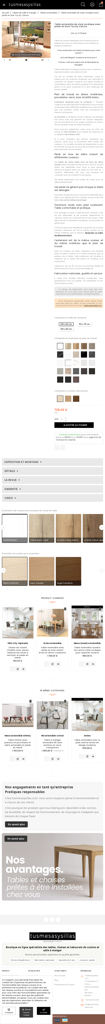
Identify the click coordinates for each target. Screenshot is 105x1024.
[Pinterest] (62, 447)
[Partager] (56, 447)
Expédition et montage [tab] (21, 462)
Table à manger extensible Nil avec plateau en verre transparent (52, 744)
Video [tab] (9, 498)
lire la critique (79, 33)
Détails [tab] (9, 471)
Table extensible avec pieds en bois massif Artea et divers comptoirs (52, 650)
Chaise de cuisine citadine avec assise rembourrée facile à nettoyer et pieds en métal (18, 652)
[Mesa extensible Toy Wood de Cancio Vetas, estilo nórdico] (10, 60)
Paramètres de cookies (64, 984)
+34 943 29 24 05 (92, 1000)
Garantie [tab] (11, 489)
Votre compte (60, 971)
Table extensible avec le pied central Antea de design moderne (87, 742)
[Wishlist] (30, 609)
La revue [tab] (11, 480)
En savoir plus (16, 824)
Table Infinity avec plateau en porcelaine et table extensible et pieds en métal (17, 744)
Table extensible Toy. (93, 305)
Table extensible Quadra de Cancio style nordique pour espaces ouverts (87, 650)
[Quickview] (23, 669)
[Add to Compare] (17, 669)
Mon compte (59, 975)
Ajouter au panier (75, 425)
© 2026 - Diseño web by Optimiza (52, 1016)
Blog (56, 980)
